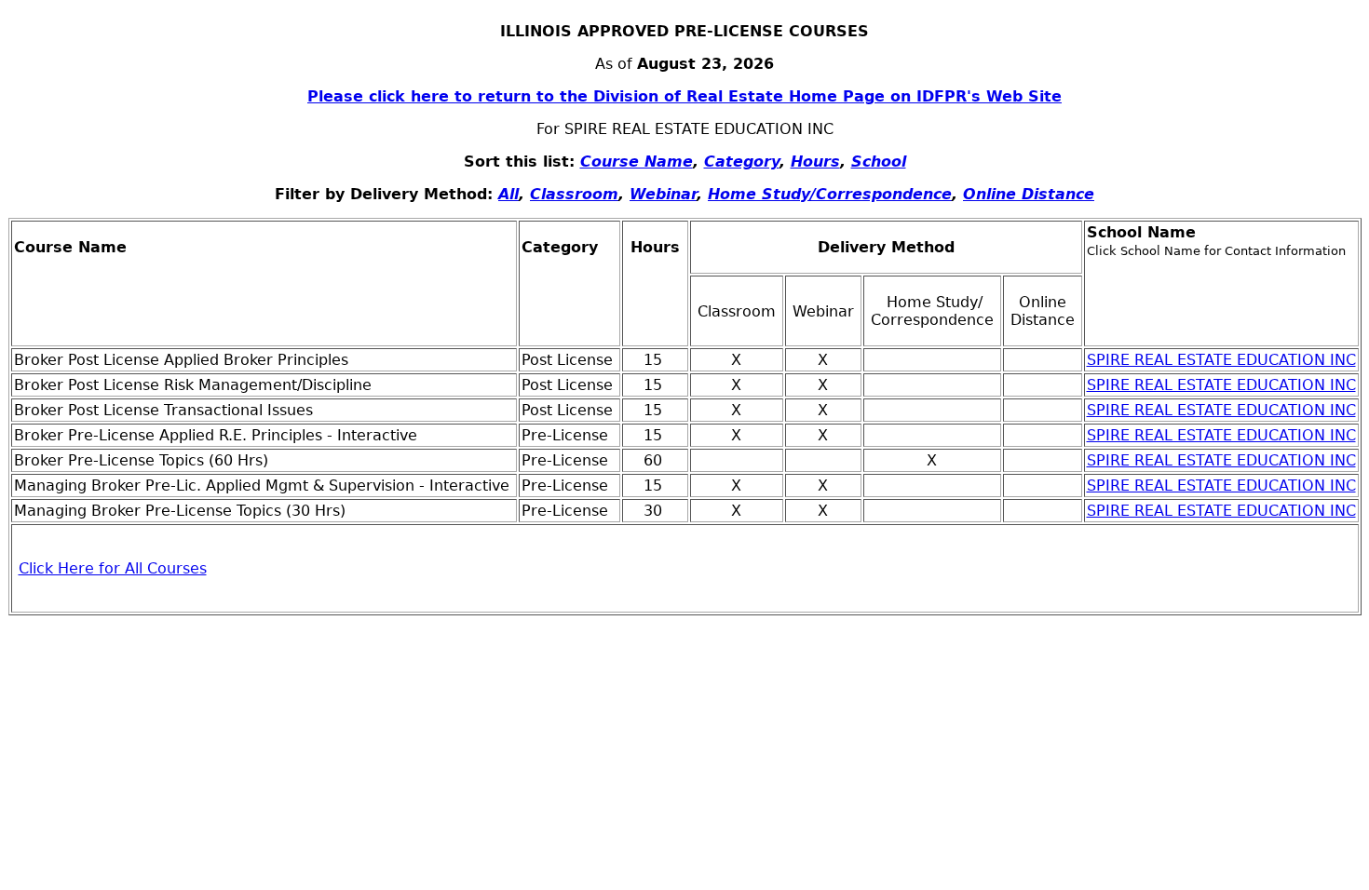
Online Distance (1028, 194)
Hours (815, 161)
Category (741, 161)
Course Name (636, 161)
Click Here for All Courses (113, 568)
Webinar (663, 194)
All (508, 194)
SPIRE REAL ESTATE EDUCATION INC (1221, 360)
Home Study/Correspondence (830, 194)
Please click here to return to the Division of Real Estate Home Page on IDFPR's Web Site (684, 96)
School (878, 161)
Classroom (574, 194)
